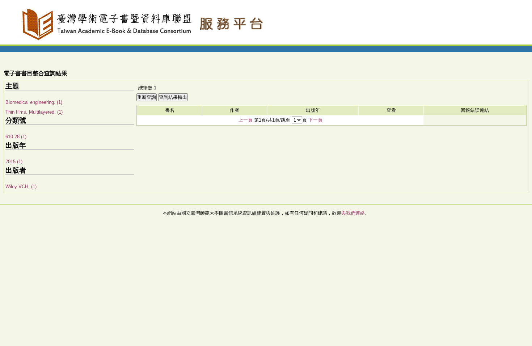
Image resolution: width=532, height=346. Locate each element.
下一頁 (315, 120)
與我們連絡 (353, 213)
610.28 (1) (15, 136)
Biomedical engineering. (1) (33, 102)
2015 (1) (13, 161)
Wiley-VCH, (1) (21, 186)
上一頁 (245, 120)
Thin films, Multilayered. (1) (34, 112)
